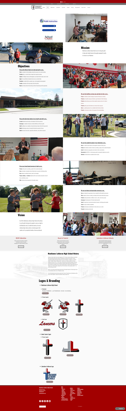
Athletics (71, 389)
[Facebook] (61, 2)
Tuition (63, 396)
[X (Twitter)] (62, 2)
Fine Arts (71, 391)
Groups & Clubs (72, 390)
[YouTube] (50, 401)
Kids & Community (72, 393)
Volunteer (71, 396)
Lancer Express (64, 393)
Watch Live (63, 391)
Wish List (71, 399)
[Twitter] (45, 401)
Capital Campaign (72, 397)
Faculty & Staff (64, 394)
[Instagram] (42, 401)
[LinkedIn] (47, 401)
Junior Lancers (72, 392)
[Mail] (65, 2)
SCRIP (71, 400)
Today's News (63, 389)
